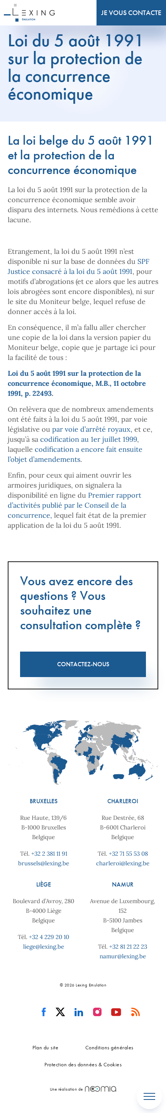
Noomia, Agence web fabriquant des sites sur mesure (100, 1089)
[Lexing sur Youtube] (116, 1012)
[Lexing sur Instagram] (97, 1012)
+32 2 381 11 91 (49, 853)
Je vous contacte (131, 12)
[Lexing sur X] (60, 1012)
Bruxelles (44, 801)
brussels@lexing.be (43, 863)
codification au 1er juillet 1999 (88, 439)
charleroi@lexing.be (122, 863)
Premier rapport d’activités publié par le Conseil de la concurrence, (74, 505)
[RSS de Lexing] (135, 1012)
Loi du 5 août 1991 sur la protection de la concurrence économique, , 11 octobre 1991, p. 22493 (77, 383)
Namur (123, 884)
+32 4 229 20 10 (49, 937)
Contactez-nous (83, 664)
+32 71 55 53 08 (128, 853)
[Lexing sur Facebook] (44, 1012)
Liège (43, 884)
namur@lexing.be (123, 956)
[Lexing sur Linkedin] (79, 1012)
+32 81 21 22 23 (128, 946)
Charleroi (122, 801)
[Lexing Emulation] (29, 13)
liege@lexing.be (43, 946)
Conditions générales (109, 1047)
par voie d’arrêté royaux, (92, 429)
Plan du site (45, 1047)
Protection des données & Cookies (83, 1064)
